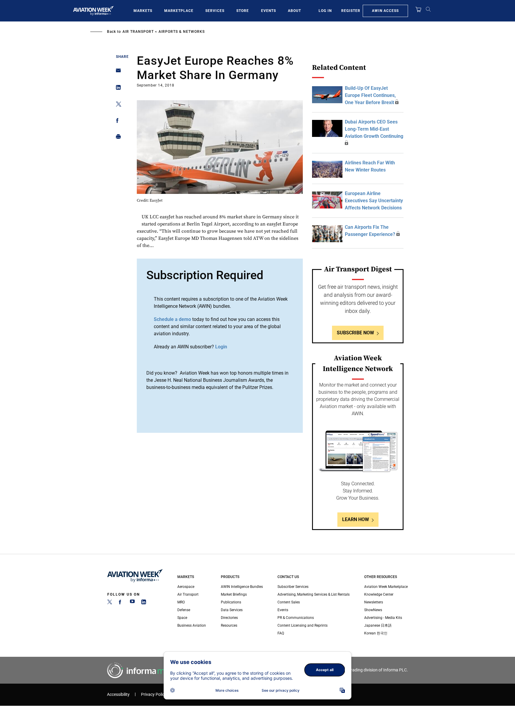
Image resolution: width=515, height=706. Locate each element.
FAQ (280, 633)
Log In (325, 11)
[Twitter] (109, 603)
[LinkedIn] (143, 603)
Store (242, 11)
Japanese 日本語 (378, 625)
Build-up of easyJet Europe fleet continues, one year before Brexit (370, 95)
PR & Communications (295, 618)
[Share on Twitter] (116, 105)
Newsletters (373, 602)
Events (268, 11)
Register (350, 11)
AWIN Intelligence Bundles (242, 587)
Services (214, 11)
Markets (143, 11)
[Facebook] (121, 603)
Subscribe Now (355, 333)
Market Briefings (234, 594)
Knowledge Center (378, 594)
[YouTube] (132, 603)
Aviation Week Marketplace (386, 587)
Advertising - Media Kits (383, 618)
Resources (229, 625)
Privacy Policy (154, 694)
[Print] (116, 138)
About (294, 11)
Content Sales (288, 602)
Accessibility (118, 694)
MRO (181, 602)
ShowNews (373, 610)
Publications (231, 602)
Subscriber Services (292, 587)
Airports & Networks (182, 32)
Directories (229, 618)
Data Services (232, 610)
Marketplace (178, 11)
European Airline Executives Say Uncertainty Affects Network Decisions (374, 201)
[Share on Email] (116, 72)
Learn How (355, 519)
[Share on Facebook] (116, 121)
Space (182, 618)
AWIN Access (385, 11)
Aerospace (185, 587)
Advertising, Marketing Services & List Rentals (313, 594)
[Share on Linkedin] (116, 88)
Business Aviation (191, 625)
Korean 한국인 (375, 633)
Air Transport (138, 32)
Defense (183, 610)
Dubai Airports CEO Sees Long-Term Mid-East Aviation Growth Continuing (374, 129)
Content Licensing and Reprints (302, 625)
